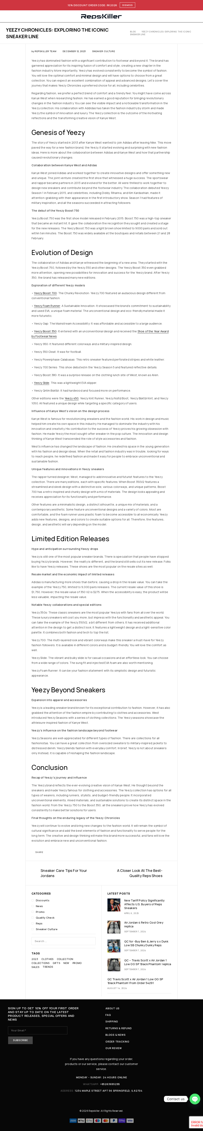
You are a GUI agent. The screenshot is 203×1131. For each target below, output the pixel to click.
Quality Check (45, 917)
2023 (35, 959)
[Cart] (195, 16)
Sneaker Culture (103, 51)
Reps (39, 923)
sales (35, 967)
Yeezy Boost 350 (45, 331)
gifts (56, 963)
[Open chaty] (195, 1099)
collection (65, 959)
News (39, 906)
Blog (133, 31)
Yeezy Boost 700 (45, 293)
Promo (40, 912)
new (66, 963)
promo (77, 963)
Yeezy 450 (72, 398)
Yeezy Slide (41, 383)
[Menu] (8, 16)
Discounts (42, 900)
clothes (47, 959)
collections (40, 963)
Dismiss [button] (127, 5)
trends (48, 967)
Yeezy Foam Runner (47, 306)
